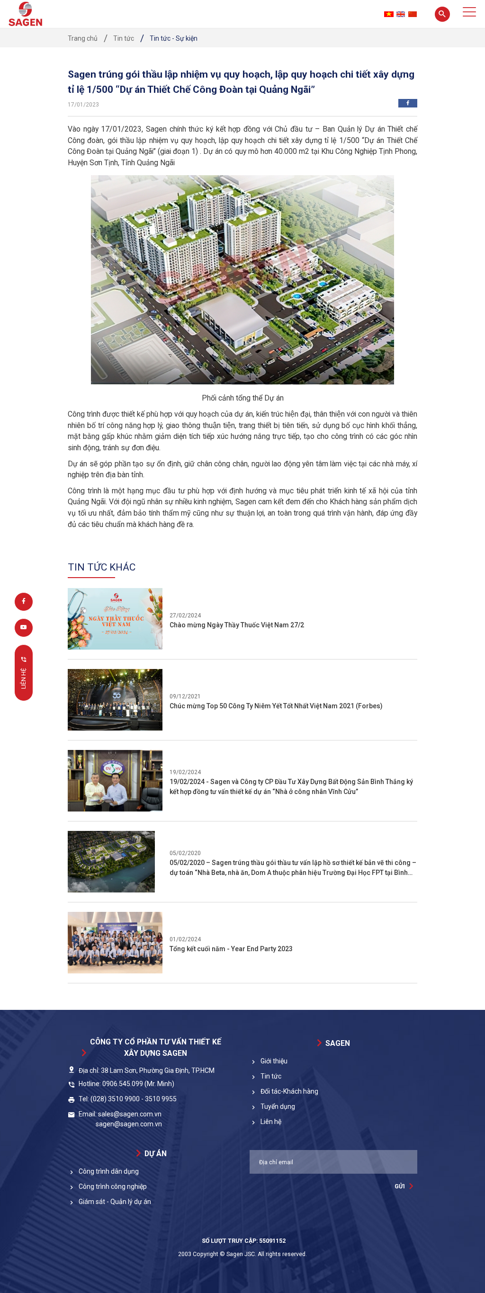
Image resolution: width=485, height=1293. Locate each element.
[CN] (412, 14)
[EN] (400, 14)
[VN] (389, 14)
